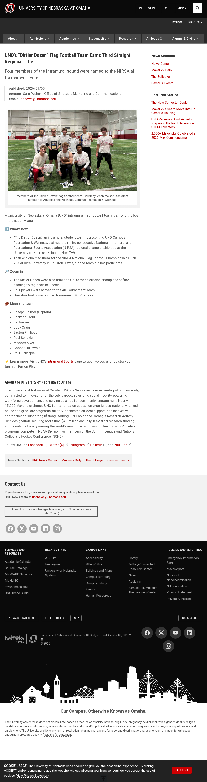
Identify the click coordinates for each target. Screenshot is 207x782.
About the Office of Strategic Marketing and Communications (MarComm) (51, 511)
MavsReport (175, 569)
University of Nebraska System (60, 573)
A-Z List (50, 558)
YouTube (120, 445)
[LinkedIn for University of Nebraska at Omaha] (45, 528)
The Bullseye (94, 460)
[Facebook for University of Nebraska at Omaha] (10, 528)
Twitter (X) (56, 445)
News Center (160, 64)
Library (133, 558)
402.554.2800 (190, 618)
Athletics (152, 38)
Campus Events (118, 460)
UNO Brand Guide (17, 593)
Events (90, 589)
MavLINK (11, 580)
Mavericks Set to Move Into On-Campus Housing (173, 111)
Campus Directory (98, 577)
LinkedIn (96, 445)
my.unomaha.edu (16, 587)
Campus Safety (96, 583)
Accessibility (94, 558)
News (133, 575)
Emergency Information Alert (183, 560)
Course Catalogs (16, 568)
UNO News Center (44, 460)
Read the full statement (57, 734)
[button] (13, 39)
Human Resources (98, 595)
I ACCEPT (181, 770)
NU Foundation (177, 586)
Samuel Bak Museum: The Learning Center (143, 590)
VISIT (168, 8)
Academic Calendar (18, 562)
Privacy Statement (179, 592)
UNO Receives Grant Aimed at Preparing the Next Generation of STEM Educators (174, 123)
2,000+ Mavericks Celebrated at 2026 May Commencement (173, 135)
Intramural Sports (60, 361)
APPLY (182, 8)
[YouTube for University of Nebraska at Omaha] (33, 528)
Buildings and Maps (99, 570)
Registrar (135, 581)
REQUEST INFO (148, 8)
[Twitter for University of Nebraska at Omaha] (22, 528)
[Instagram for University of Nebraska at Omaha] (57, 528)
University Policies (179, 599)
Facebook (35, 445)
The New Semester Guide (169, 102)
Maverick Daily (71, 460)
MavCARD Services (18, 574)
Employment (53, 564)
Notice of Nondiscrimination (179, 577)
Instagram (77, 445)
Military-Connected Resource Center (142, 566)
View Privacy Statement (32, 775)
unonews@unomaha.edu (37, 99)
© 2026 (46, 643)
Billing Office (94, 564)
